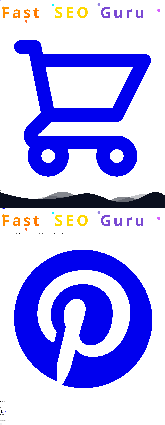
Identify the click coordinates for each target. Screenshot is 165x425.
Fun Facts (3, 416)
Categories (4, 404)
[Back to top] (1, 424)
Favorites (3, 417)
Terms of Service (4, 412)
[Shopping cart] (82, 189)
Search (3, 405)
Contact (3, 410)
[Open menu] (0, 190)
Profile (3, 418)
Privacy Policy (4, 411)
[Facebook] (0, 235)
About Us (3, 409)
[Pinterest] (82, 399)
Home (3, 403)
